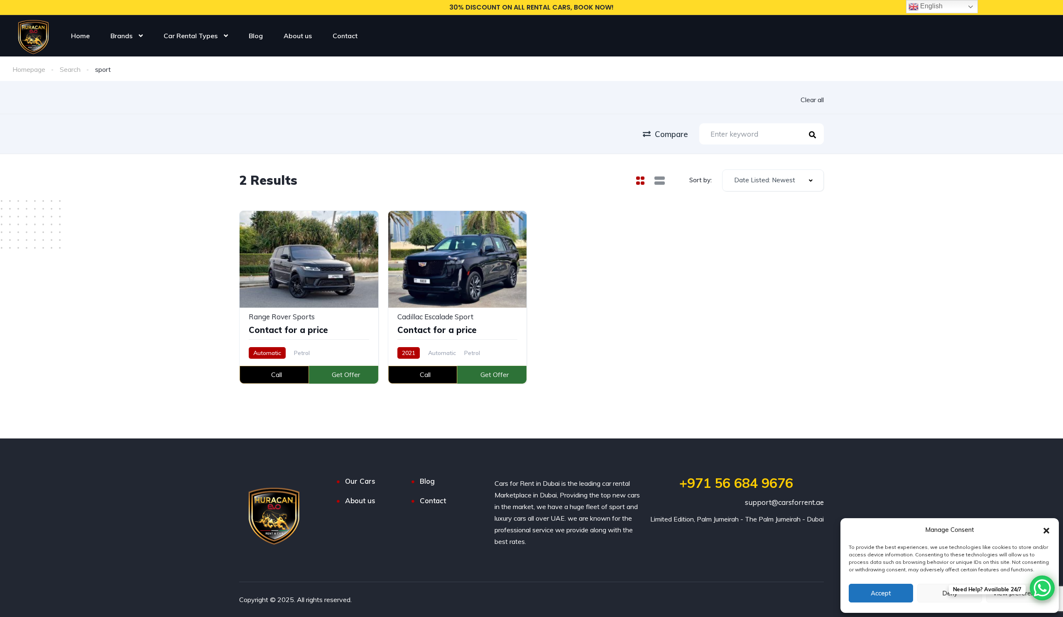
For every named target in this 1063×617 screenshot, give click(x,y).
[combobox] (773, 180)
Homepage (28, 69)
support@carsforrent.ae (784, 502)
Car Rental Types (191, 36)
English (930, 6)
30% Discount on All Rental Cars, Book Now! (531, 7)
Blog (256, 36)
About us (298, 36)
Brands (121, 36)
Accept (881, 593)
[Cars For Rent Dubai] (33, 32)
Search (70, 69)
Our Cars (360, 481)
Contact (345, 36)
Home (80, 36)
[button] (1046, 530)
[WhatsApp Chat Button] (1042, 587)
